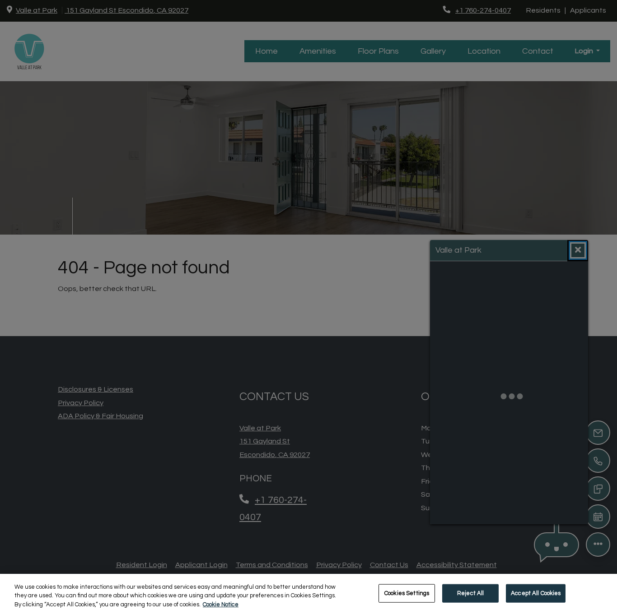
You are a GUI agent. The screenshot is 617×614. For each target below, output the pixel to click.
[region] (308, 594)
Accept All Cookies (536, 593)
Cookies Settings (406, 593)
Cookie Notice (220, 604)
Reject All (470, 593)
